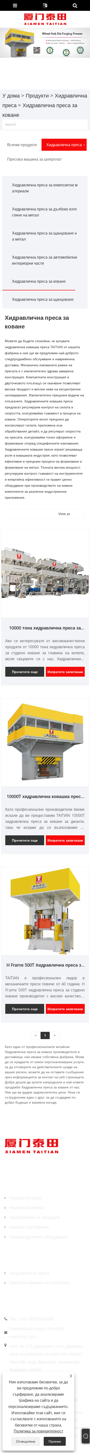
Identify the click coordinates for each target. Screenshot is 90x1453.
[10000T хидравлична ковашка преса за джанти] (45, 742)
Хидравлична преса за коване (39, 281)
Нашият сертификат (29, 1227)
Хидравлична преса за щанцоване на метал (44, 236)
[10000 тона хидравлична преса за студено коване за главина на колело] (45, 573)
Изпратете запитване (65, 671)
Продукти (37, 95)
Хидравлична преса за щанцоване (43, 299)
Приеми (54, 1441)
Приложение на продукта (34, 1217)
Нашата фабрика (26, 1207)
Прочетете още (25, 671)
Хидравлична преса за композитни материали (45, 188)
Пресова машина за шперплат (39, 1282)
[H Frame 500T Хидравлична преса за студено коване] (45, 910)
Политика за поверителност (38, 1431)
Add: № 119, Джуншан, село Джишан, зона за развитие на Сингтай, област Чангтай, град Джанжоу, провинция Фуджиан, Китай (46, 1357)
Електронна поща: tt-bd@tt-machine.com (37, 1332)
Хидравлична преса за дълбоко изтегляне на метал (44, 212)
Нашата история (25, 1198)
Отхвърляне (25, 1441)
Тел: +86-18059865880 (31, 1319)
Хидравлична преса (29, 1273)
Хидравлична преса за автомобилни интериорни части (44, 260)
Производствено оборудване (38, 1237)
